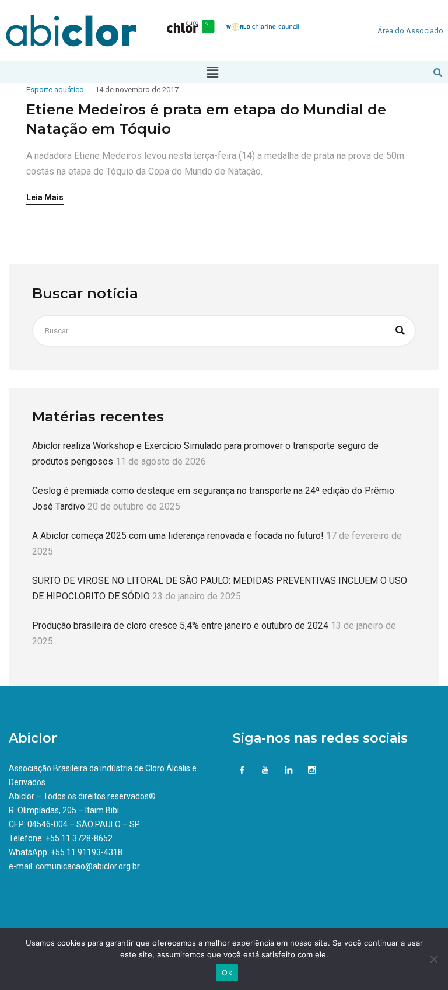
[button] (213, 72)
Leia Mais (45, 197)
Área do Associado (410, 30)
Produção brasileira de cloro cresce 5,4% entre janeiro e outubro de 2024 (180, 625)
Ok (227, 972)
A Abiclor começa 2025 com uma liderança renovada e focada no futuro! (178, 535)
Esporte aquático (55, 89)
